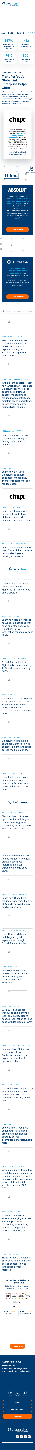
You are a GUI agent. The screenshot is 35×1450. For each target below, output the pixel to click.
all (3, 33)
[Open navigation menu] (31, 3)
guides (20, 33)
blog (10, 33)
